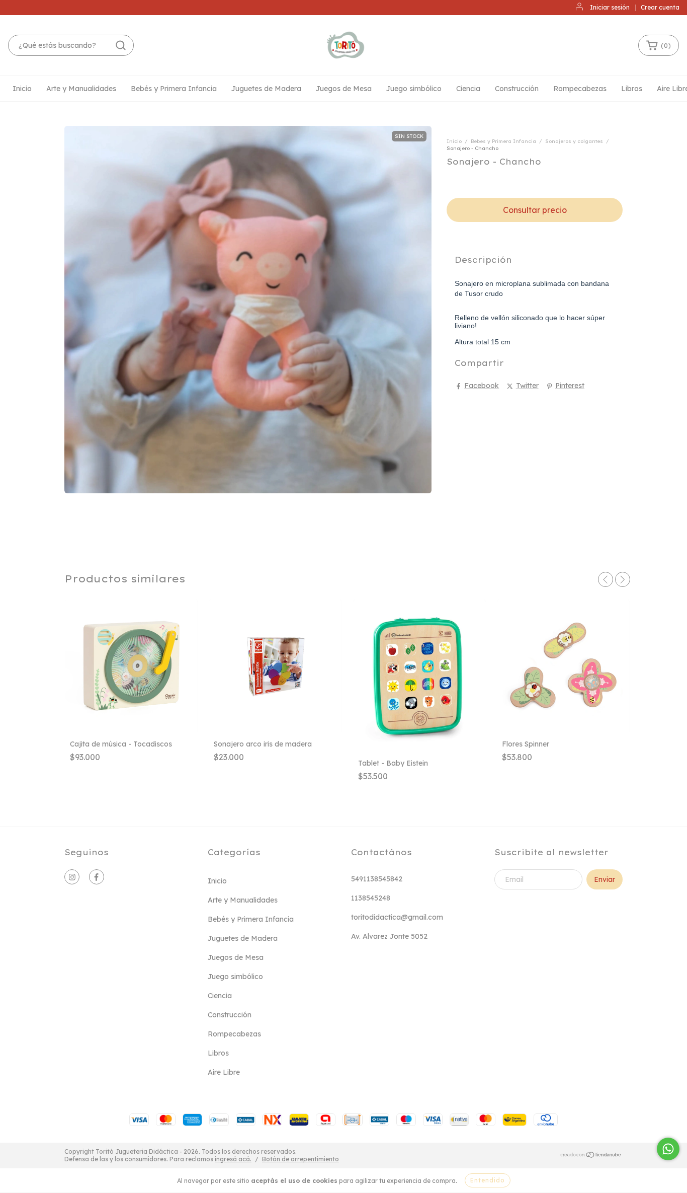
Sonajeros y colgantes (574, 141)
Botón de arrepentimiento (300, 1159)
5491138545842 (376, 878)
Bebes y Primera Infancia (503, 141)
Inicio (22, 88)
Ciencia (468, 88)
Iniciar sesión (610, 7)
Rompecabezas (580, 88)
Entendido (487, 1180)
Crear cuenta (660, 7)
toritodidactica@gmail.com (397, 917)
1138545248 (370, 898)
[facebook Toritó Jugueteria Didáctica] (96, 876)
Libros (631, 88)
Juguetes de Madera (266, 88)
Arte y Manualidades (81, 88)
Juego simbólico (414, 88)
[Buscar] (121, 45)
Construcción (517, 88)
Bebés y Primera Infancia (174, 88)
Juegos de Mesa (344, 88)
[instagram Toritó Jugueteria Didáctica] (71, 876)
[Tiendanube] (591, 1156)
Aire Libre (224, 1072)
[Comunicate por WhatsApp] (668, 1149)
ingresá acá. (233, 1159)
